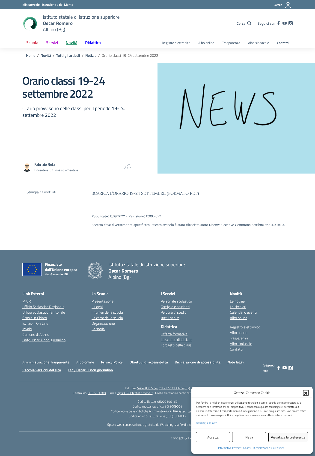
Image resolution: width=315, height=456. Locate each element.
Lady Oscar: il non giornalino (43, 340)
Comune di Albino (35, 334)
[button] (305, 392)
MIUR (26, 301)
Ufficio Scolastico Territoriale (43, 312)
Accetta (213, 437)
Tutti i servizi (170, 318)
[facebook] (278, 23)
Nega (249, 437)
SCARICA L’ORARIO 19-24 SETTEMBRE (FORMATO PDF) (145, 193)
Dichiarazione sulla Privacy (268, 448)
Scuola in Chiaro (34, 318)
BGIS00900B (174, 406)
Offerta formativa (174, 334)
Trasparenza (231, 42)
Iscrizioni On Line (35, 323)
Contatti (283, 42)
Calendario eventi (243, 312)
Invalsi (27, 329)
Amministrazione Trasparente (45, 362)
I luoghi (97, 306)
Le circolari (238, 306)
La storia (98, 329)
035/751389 (97, 392)
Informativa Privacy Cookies (234, 448)
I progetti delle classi (176, 345)
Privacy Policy (112, 362)
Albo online (206, 42)
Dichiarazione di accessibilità (197, 362)
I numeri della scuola (107, 312)
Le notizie (237, 301)
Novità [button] (71, 42)
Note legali (235, 362)
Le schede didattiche (176, 339)
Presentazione (102, 301)
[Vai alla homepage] (29, 23)
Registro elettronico (176, 42)
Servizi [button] (52, 42)
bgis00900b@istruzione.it (135, 392)
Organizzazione (103, 323)
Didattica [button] (93, 42)
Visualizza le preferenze (288, 437)
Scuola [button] (32, 42)
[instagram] (290, 23)
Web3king (166, 424)
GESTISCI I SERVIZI (206, 423)
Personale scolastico (176, 301)
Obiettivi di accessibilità (149, 362)
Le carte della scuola (107, 318)
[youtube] (284, 23)
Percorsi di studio (173, 312)
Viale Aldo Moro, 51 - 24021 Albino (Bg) (163, 388)
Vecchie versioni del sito (41, 370)
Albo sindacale (258, 42)
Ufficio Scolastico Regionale (43, 306)
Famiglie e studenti (175, 306)
